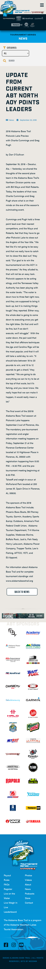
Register (8, 889)
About (28, 884)
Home (9, 7)
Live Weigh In (10, 902)
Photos (28, 875)
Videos (28, 879)
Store (27, 898)
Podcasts (29, 893)
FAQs (6, 884)
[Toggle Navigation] (42, 5)
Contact (29, 902)
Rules (6, 879)
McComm (33, 961)
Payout (7, 875)
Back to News (22, 591)
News (28, 889)
